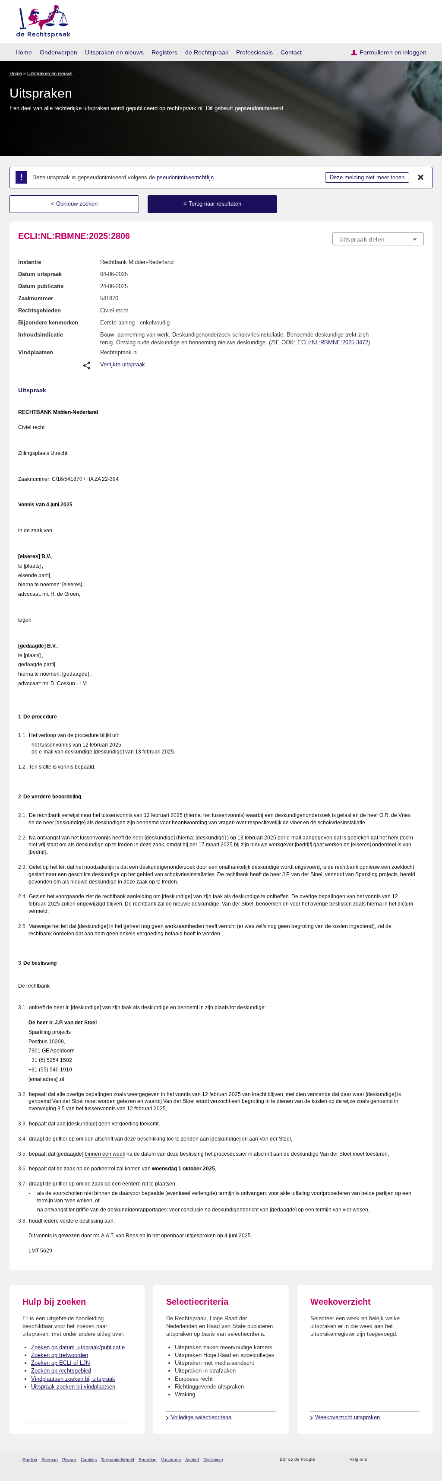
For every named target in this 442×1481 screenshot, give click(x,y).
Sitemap (49, 1459)
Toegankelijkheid (117, 1459)
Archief (192, 1459)
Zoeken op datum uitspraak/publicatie (78, 1347)
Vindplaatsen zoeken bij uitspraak (73, 1379)
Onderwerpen (58, 52)
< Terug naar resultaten (212, 203)
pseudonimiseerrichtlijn (185, 177)
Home (24, 52)
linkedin (408, 1459)
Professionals (254, 52)
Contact (291, 52)
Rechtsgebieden (39, 310)
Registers (164, 52)
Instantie (29, 262)
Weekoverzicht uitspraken (347, 1417)
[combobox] (378, 239)
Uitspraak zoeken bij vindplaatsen (73, 1386)
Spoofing (148, 1459)
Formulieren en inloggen (393, 52)
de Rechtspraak (206, 52)
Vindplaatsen (35, 352)
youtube (419, 1459)
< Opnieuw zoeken (74, 203)
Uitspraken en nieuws (114, 52)
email (334, 1459)
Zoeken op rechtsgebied (61, 1370)
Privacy (69, 1459)
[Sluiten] (420, 177)
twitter (374, 1459)
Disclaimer (213, 1459)
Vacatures (171, 1459)
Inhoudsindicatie (40, 334)
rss (323, 1459)
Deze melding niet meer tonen (367, 177)
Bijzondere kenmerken (48, 322)
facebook (385, 1459)
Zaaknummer (35, 298)
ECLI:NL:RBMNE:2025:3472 (332, 342)
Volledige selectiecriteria (201, 1417)
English (29, 1459)
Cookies (89, 1459)
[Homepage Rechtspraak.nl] (40, 19)
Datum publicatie (40, 286)
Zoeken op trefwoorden (59, 1355)
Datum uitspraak (40, 274)
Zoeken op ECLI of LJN (60, 1363)
